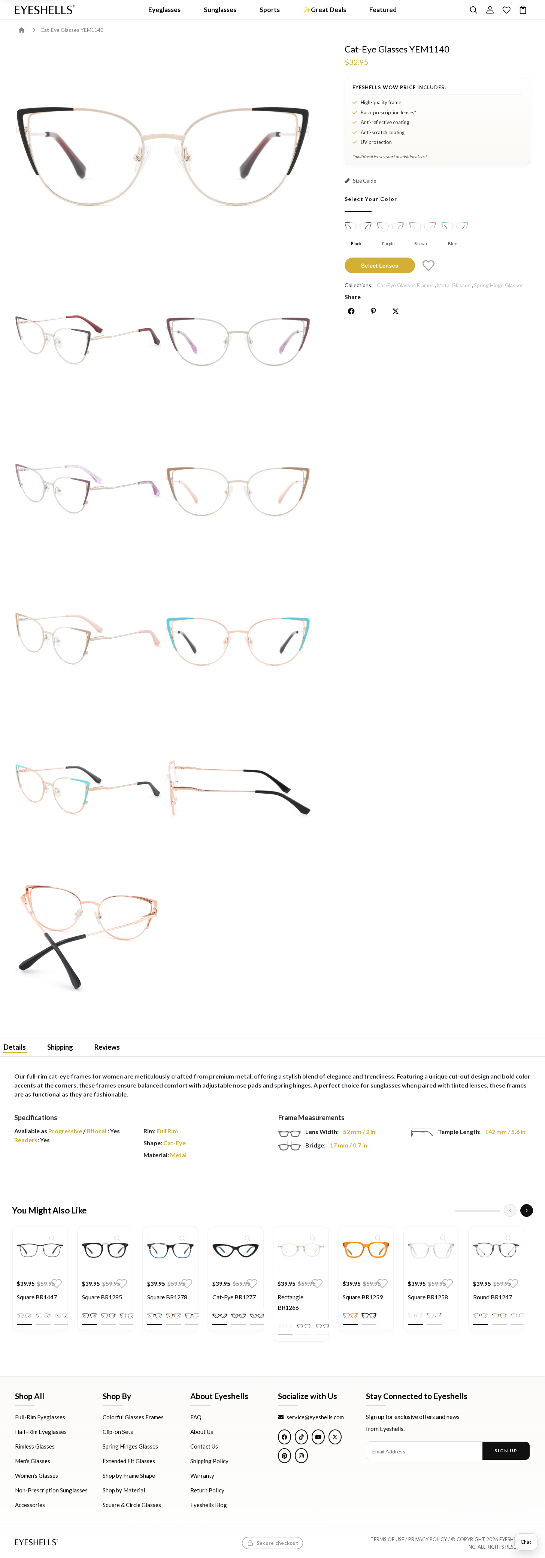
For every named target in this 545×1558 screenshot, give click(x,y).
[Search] (473, 10)
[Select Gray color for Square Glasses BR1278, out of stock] (192, 1315)
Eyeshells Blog (208, 1504)
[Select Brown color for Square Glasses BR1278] (173, 1315)
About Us (201, 1431)
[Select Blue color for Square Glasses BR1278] (154, 1315)
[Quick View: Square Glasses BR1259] (377, 1238)
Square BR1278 (167, 1296)
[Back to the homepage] (27, 30)
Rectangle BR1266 (290, 1302)
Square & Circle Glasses (132, 1504)
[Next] (526, 1210)
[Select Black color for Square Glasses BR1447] (24, 1315)
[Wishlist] (506, 10)
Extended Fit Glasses (129, 1461)
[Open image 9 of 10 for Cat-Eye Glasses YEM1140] (238, 790)
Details (15, 1047)
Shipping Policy (209, 1461)
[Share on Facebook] (351, 311)
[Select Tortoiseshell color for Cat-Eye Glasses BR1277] (238, 1315)
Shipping (60, 1047)
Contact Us (204, 1446)
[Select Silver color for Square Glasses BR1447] (61, 1315)
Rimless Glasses (35, 1446)
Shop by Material (124, 1490)
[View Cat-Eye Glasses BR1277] (235, 1251)
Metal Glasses (453, 285)
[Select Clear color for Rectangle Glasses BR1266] (285, 1326)
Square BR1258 (428, 1296)
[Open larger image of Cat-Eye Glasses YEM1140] (163, 153)
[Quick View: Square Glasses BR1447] (52, 1238)
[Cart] (523, 10)
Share (353, 296)
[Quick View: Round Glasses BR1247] (508, 1238)
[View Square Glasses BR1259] (366, 1251)
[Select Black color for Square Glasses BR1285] (89, 1315)
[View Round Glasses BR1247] (496, 1251)
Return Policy (207, 1490)
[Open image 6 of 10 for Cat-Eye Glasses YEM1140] (88, 639)
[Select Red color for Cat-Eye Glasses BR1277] (257, 1315)
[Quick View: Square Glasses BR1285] (117, 1238)
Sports (270, 9)
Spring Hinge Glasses (499, 285)
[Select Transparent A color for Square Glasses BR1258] (415, 1315)
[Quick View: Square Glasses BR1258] (443, 1238)
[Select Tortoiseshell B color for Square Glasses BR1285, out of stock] (126, 1315)
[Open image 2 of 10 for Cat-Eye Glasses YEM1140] (88, 339)
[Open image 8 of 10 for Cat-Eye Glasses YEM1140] (88, 790)
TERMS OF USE (387, 1539)
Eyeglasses (164, 9)
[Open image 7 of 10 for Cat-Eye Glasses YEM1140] (238, 639)
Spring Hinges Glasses (130, 1446)
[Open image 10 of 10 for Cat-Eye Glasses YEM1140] (88, 940)
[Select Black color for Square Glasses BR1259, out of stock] (368, 1315)
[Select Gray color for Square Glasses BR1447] (43, 1315)
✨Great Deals (324, 9)
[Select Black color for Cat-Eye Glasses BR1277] (219, 1315)
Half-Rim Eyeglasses (41, 1431)
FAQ (196, 1417)
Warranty (202, 1475)
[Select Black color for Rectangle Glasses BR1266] (303, 1326)
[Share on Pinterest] (373, 311)
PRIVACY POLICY (427, 1539)
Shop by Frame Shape (129, 1475)
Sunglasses (220, 9)
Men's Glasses (32, 1461)
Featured (383, 9)
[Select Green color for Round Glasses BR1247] (518, 1315)
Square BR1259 (363, 1296)
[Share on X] (395, 311)
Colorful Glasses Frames (133, 1417)
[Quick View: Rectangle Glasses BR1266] (312, 1238)
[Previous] (510, 1210)
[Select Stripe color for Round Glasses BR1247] (480, 1315)
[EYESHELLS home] (45, 9)
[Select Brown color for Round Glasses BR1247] (499, 1315)
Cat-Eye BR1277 (234, 1296)
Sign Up (505, 1450)
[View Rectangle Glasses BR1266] (301, 1251)
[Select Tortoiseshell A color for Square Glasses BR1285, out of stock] (108, 1315)
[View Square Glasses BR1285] (105, 1251)
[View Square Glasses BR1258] (431, 1251)
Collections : (359, 285)
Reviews (107, 1047)
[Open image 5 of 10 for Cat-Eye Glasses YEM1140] (238, 489)
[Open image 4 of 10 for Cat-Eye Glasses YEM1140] (88, 489)
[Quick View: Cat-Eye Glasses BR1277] (247, 1238)
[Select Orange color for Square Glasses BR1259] (350, 1315)
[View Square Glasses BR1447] (40, 1251)
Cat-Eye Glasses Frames (405, 285)
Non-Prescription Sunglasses (51, 1490)
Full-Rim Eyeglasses (40, 1417)
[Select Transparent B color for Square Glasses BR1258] (434, 1315)
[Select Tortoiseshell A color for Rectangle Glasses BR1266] (322, 1326)
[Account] (490, 10)
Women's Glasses (36, 1475)
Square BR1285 (102, 1296)
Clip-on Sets (118, 1431)
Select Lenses (379, 265)
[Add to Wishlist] (428, 265)
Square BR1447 (37, 1296)
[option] (40, 1284)
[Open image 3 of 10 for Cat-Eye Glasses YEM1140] (238, 339)
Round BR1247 (492, 1296)
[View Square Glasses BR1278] (170, 1251)
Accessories (30, 1504)
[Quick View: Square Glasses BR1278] (182, 1238)
